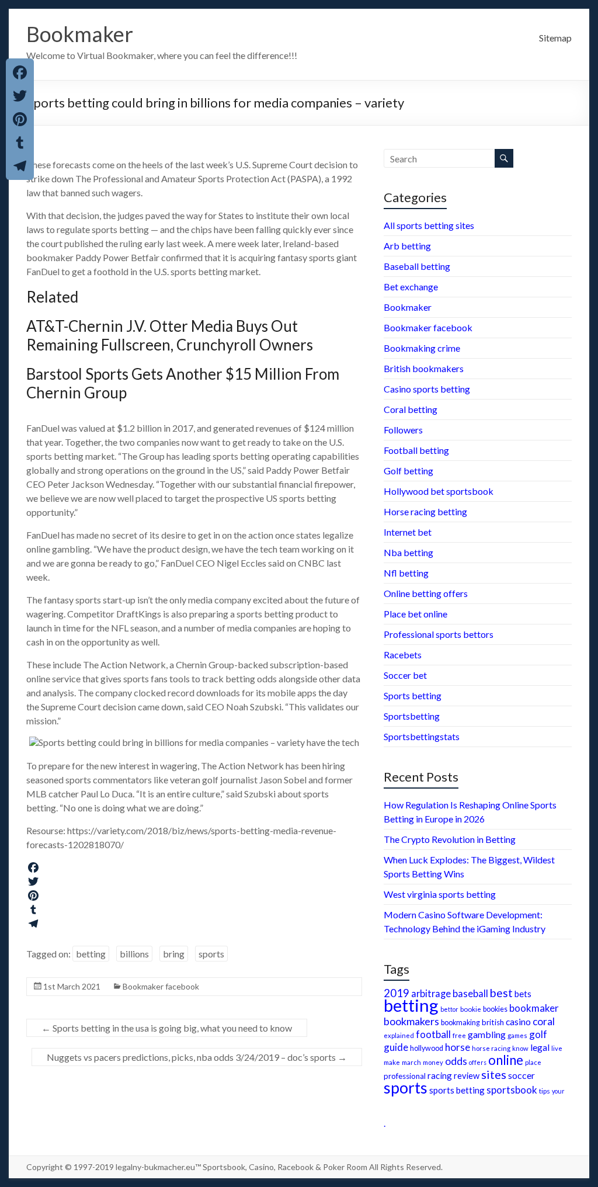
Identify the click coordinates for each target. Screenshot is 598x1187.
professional (405, 1076)
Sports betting (412, 695)
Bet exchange (411, 286)
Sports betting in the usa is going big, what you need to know (166, 1027)
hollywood (426, 1048)
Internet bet (408, 531)
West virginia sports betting (440, 894)
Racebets (403, 654)
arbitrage (431, 993)
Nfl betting (406, 572)
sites (493, 1074)
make (392, 1062)
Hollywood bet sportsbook (438, 491)
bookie (470, 1009)
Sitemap (555, 37)
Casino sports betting (427, 388)
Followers (403, 429)
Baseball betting (417, 266)
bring (174, 953)
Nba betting (408, 552)
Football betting (416, 450)
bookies (495, 1009)
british (493, 1022)
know (520, 1048)
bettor (449, 1009)
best (501, 992)
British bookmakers (424, 368)
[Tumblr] (194, 910)
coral (544, 1021)
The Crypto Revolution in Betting (450, 839)
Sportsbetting (412, 715)
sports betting (457, 1090)
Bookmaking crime (422, 347)
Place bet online (415, 613)
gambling (487, 1034)
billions (134, 953)
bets (522, 993)
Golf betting (408, 470)
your (558, 1091)
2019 (396, 993)
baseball (470, 993)
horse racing (491, 1048)
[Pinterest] (194, 895)
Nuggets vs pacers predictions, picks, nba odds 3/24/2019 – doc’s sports (197, 1057)
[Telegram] (194, 924)
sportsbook (511, 1090)
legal (540, 1047)
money (433, 1062)
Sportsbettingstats (422, 736)
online (505, 1060)
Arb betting (407, 245)
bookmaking (460, 1022)
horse (457, 1047)
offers (477, 1062)
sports (211, 953)
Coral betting (410, 409)
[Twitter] (194, 881)
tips (544, 1091)
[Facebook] (194, 867)
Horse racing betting (425, 511)
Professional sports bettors (438, 634)
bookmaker (534, 1008)
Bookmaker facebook (161, 986)
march (411, 1062)
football (433, 1034)
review (466, 1076)
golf (538, 1034)
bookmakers (411, 1021)
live (556, 1048)
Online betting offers (426, 593)
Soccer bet (405, 675)
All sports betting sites (429, 225)
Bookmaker (79, 34)
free (459, 1035)
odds (456, 1061)
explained (399, 1035)
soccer (521, 1075)
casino (518, 1021)
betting (91, 953)
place (533, 1062)
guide (396, 1047)
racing (439, 1075)
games (517, 1035)
